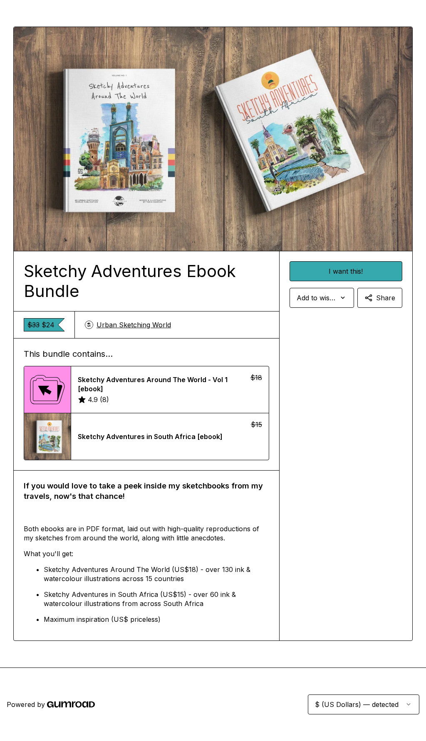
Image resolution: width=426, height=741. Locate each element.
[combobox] (322, 298)
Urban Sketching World (134, 325)
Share (385, 298)
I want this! (346, 271)
